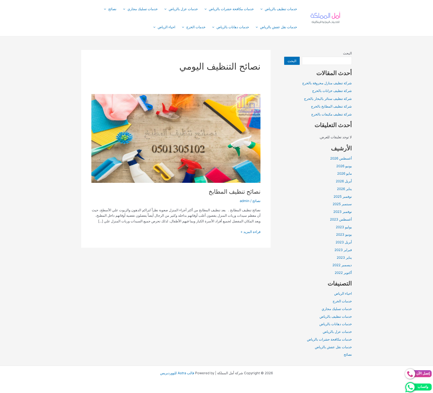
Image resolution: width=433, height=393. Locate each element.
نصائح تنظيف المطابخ (234, 191)
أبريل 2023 (344, 242)
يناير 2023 (344, 257)
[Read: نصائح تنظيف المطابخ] (175, 138)
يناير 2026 (344, 189)
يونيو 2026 (344, 166)
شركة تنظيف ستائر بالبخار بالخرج (328, 98)
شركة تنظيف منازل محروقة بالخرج (327, 83)
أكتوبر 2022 (343, 273)
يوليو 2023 (344, 227)
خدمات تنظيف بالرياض (281, 9)
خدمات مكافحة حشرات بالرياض (231, 9)
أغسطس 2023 (341, 219)
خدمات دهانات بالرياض (232, 27)
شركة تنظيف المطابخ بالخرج (331, 106)
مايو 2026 (344, 173)
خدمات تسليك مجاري (142, 9)
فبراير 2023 (343, 250)
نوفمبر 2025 (343, 196)
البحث (347, 53)
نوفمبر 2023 (342, 211)
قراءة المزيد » (250, 232)
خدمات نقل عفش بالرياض (278, 27)
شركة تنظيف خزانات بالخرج (332, 91)
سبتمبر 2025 (342, 204)
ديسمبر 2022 (342, 265)
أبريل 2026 (344, 181)
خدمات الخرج (195, 27)
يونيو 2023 (344, 234)
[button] (262, 9)
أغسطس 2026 (341, 158)
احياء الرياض (166, 27)
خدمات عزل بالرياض (183, 9)
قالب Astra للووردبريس (177, 373)
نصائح (112, 9)
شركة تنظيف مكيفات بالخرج (331, 114)
